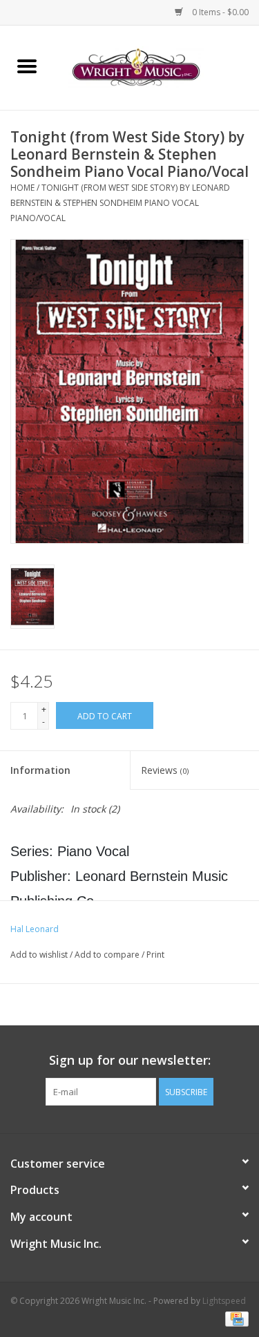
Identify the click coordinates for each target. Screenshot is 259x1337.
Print (155, 954)
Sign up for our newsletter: (130, 1060)
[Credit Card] (234, 1318)
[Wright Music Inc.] (157, 66)
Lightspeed (224, 1301)
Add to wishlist (40, 954)
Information (40, 770)
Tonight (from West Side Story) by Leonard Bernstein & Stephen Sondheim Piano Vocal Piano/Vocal (120, 202)
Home (22, 187)
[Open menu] (27, 65)
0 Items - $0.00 (219, 12)
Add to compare (108, 954)
